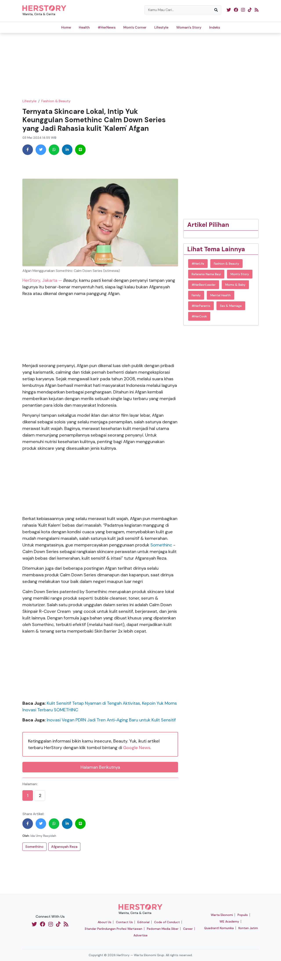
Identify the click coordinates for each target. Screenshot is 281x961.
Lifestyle (161, 27)
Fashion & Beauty (55, 101)
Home (66, 27)
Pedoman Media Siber (162, 929)
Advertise (140, 935)
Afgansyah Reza (64, 846)
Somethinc (161, 545)
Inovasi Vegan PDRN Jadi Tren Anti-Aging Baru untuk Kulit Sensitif (111, 720)
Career (188, 929)
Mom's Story (240, 274)
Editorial (143, 922)
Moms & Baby (235, 285)
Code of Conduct (167, 922)
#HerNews (106, 27)
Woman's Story (188, 27)
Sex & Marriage (231, 306)
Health (84, 27)
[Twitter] (41, 149)
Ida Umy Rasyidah (43, 836)
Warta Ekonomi (222, 915)
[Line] (80, 149)
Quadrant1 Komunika (219, 928)
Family (196, 295)
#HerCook (199, 316)
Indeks (214, 27)
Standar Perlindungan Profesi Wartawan (113, 929)
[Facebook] (27, 149)
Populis (243, 915)
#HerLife (198, 264)
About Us (104, 922)
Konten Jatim (248, 928)
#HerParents (201, 306)
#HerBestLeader (204, 285)
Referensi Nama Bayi (206, 274)
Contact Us (124, 922)
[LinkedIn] (67, 149)
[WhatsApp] (54, 149)
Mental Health (220, 295)
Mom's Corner (134, 27)
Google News (136, 747)
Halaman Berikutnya (100, 767)
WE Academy (229, 921)
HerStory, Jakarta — (42, 280)
